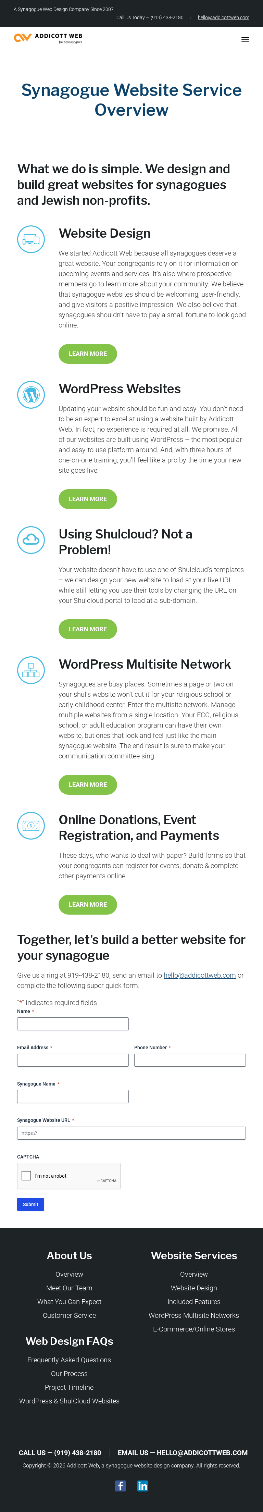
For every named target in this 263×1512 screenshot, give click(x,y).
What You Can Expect (69, 1302)
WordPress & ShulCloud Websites (69, 1401)
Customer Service (69, 1315)
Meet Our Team (69, 1288)
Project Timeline (69, 1387)
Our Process (69, 1374)
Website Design (194, 1288)
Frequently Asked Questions (69, 1360)
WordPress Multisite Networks (194, 1315)
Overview (69, 1274)
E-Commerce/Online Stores (194, 1329)
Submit (30, 1204)
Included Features (194, 1302)
